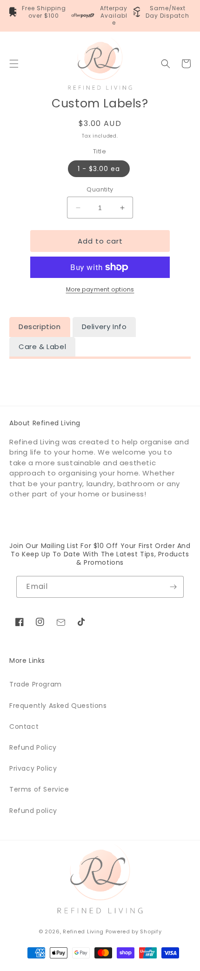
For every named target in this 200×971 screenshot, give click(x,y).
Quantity (100, 189)
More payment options (100, 289)
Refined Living (83, 931)
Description (40, 326)
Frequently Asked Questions (58, 705)
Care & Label (42, 346)
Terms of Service (39, 789)
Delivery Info (104, 326)
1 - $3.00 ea (99, 168)
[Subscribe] (173, 587)
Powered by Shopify (134, 931)
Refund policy (33, 810)
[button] (14, 63)
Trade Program (35, 684)
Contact (24, 726)
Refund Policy (33, 747)
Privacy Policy (33, 768)
